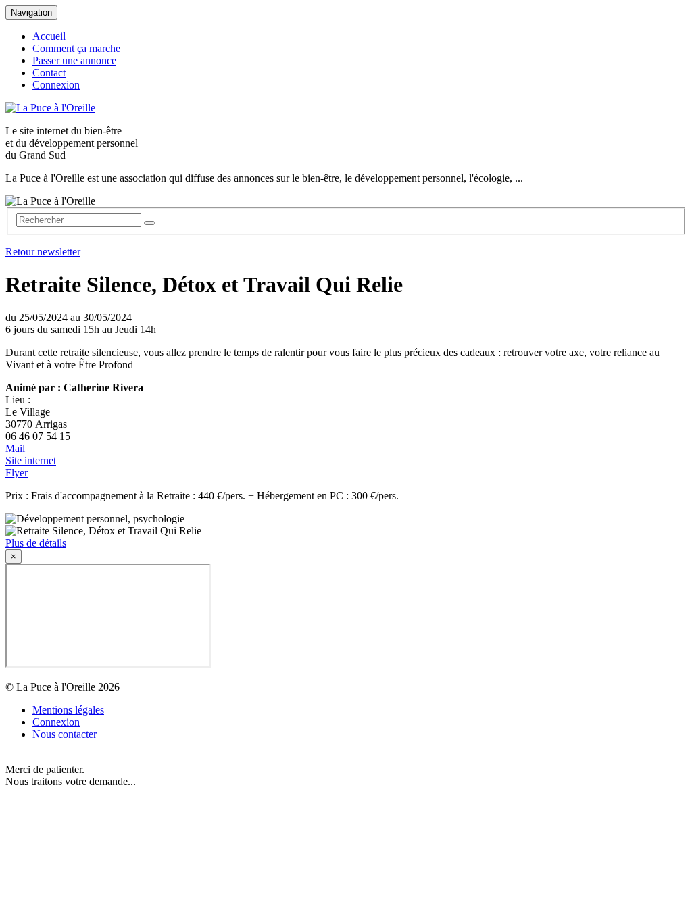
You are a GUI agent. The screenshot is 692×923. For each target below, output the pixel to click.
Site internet (30, 460)
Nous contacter (64, 734)
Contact (49, 72)
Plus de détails (35, 543)
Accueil (49, 36)
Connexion (56, 85)
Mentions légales (68, 710)
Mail (15, 448)
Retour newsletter (42, 251)
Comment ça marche (76, 48)
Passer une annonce (74, 60)
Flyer (16, 472)
